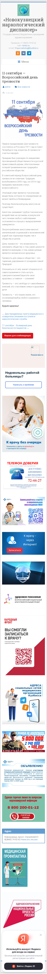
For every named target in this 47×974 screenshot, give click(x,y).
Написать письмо (29, 839)
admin (7, 87)
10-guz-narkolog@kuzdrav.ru (26, 48)
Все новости (24, 87)
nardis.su (26, 46)
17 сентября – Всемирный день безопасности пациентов (17, 326)
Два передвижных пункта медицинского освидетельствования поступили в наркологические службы (23, 316)
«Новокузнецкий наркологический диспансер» (23, 24)
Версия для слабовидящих (17, 335)
